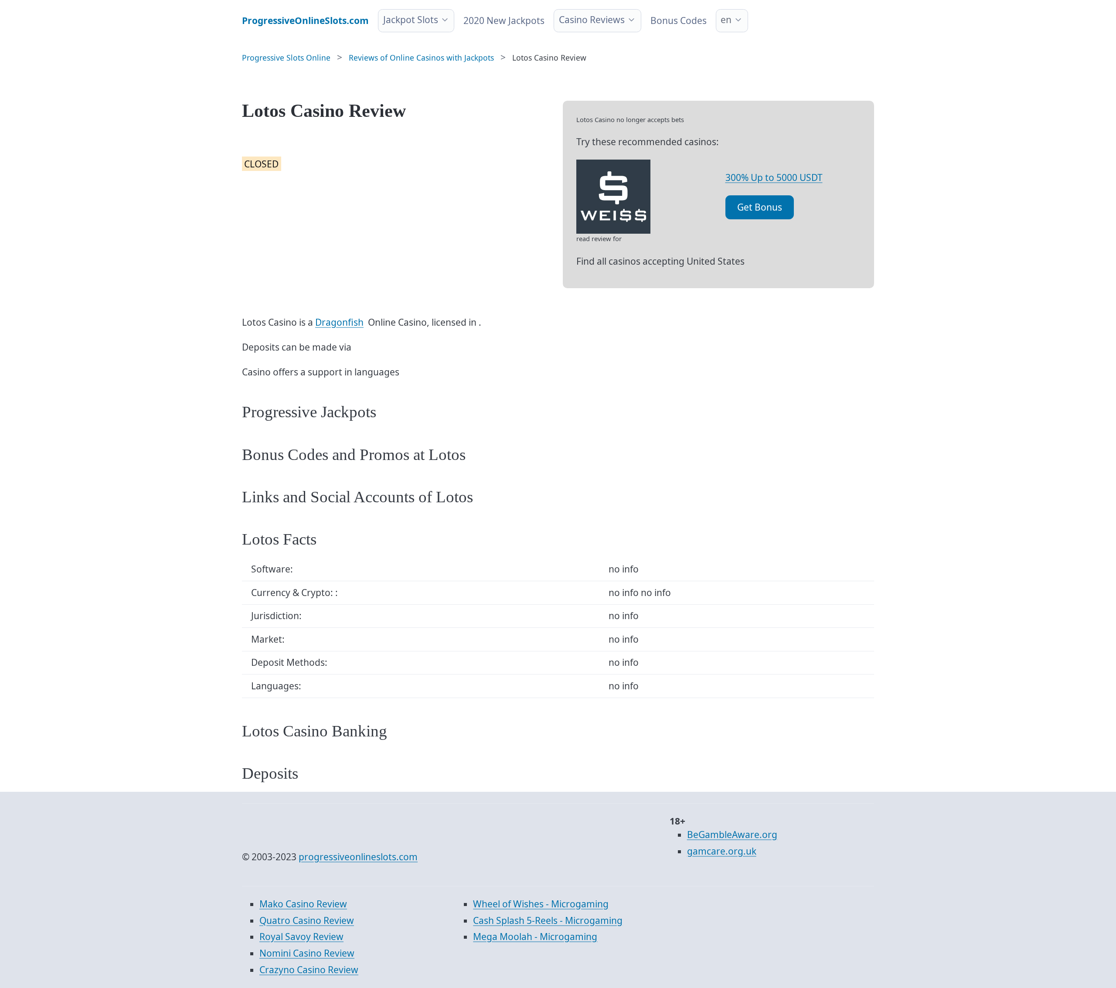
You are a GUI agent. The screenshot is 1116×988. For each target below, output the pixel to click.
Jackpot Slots (410, 20)
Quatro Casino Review (306, 920)
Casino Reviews (592, 20)
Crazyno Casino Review (308, 970)
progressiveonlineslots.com (358, 857)
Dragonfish (339, 322)
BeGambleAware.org (732, 834)
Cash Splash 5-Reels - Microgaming (548, 920)
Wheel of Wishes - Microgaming (541, 904)
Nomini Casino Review (306, 953)
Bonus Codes (678, 20)
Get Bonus (759, 207)
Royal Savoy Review (301, 936)
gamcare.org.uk (721, 851)
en (726, 20)
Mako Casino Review (303, 904)
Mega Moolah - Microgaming (535, 936)
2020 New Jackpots (503, 20)
